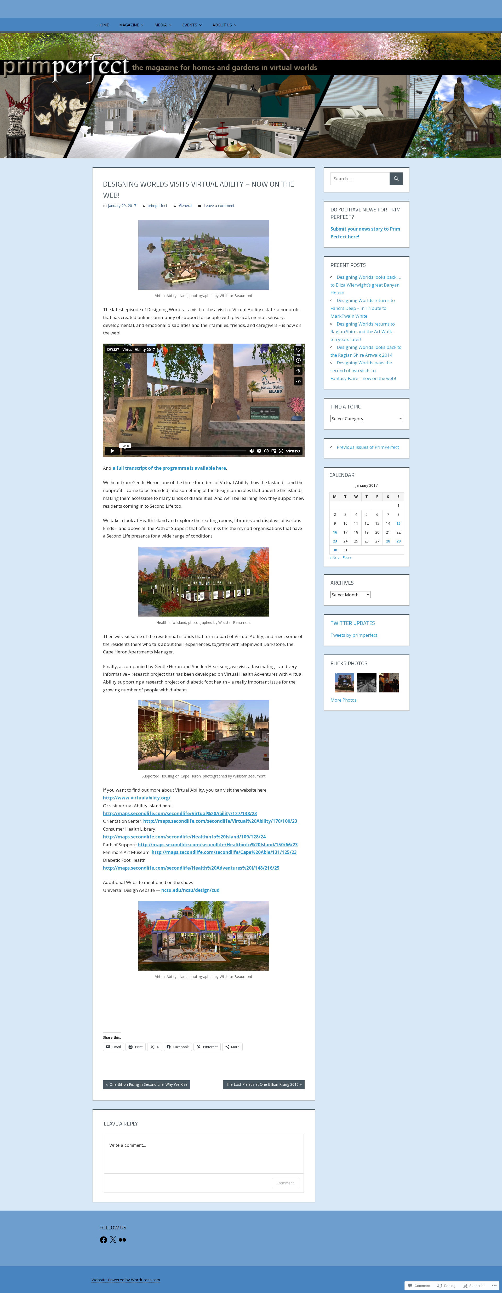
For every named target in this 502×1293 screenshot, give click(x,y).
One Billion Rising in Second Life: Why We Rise (145, 1085)
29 (398, 541)
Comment (285, 1183)
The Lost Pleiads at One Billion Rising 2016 (260, 1085)
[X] (113, 1240)
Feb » (347, 557)
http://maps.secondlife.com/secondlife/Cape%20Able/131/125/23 (224, 852)
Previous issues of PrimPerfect (368, 447)
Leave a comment (219, 205)
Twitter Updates (352, 623)
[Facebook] (103, 1240)
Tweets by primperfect (353, 635)
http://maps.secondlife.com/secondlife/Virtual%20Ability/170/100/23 (220, 821)
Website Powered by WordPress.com (126, 1279)
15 (398, 523)
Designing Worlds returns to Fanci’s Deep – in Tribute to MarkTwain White (362, 308)
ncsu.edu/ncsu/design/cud (190, 890)
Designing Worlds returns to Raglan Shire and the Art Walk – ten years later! (362, 332)
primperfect (157, 205)
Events (189, 25)
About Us (222, 25)
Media (161, 25)
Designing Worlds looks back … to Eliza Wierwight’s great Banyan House (365, 285)
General (185, 205)
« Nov (334, 557)
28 (388, 541)
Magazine (129, 25)
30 (335, 549)
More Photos (343, 700)
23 (335, 541)
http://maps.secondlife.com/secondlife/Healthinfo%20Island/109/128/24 (184, 837)
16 (335, 532)
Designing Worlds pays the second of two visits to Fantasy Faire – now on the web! (363, 370)
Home (103, 25)
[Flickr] (122, 1240)
